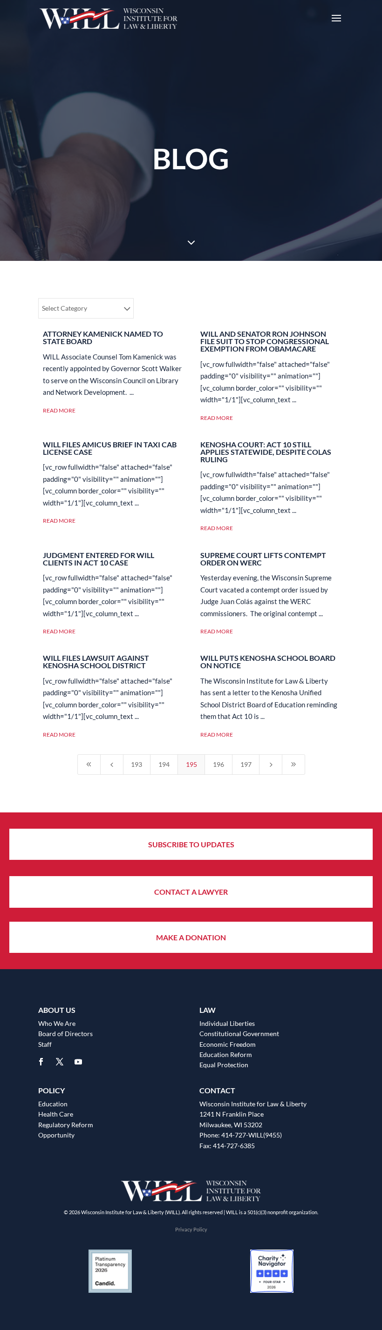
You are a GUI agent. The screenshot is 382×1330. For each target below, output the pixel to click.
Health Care (55, 1114)
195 (191, 764)
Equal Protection (223, 1065)
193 (136, 764)
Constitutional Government (239, 1033)
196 (218, 764)
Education (53, 1104)
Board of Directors (65, 1033)
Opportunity (56, 1135)
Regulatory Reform (65, 1125)
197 (246, 764)
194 (164, 764)
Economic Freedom (227, 1044)
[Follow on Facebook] (41, 1061)
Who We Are (56, 1023)
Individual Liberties (227, 1023)
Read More (59, 410)
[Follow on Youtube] (78, 1061)
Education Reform (225, 1054)
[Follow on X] (59, 1061)
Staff (45, 1044)
